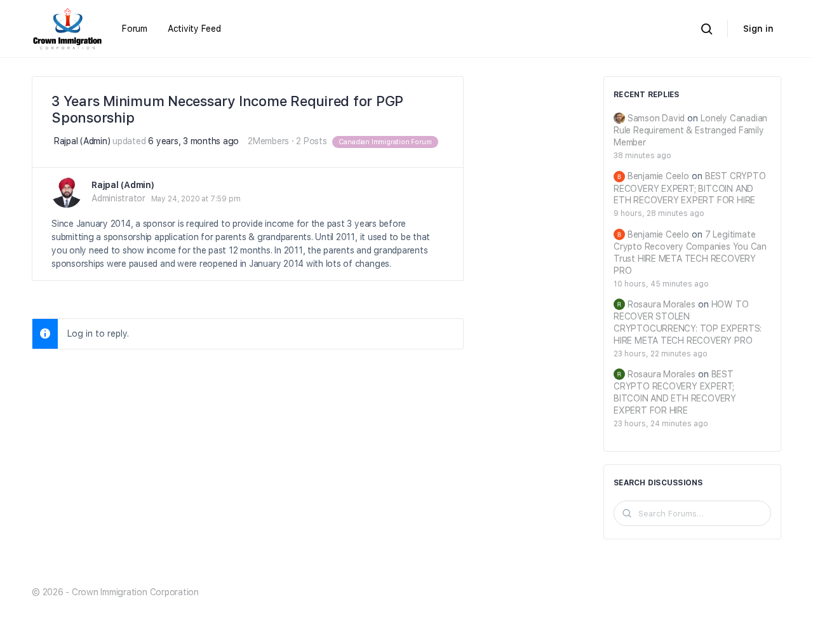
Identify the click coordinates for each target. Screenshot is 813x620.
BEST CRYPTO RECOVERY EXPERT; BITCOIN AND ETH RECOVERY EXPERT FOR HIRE (690, 188)
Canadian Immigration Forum (385, 142)
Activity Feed (194, 29)
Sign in (758, 29)
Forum (134, 29)
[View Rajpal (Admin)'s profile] (66, 192)
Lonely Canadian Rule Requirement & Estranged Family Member (690, 130)
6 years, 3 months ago (193, 141)
